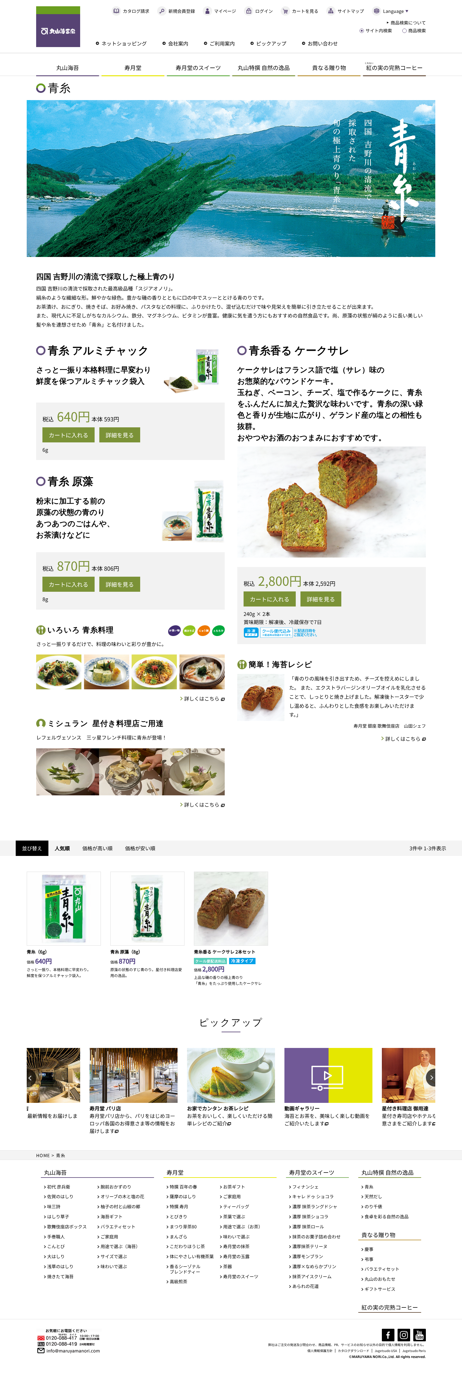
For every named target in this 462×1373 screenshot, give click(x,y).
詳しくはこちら (201, 698)
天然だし (373, 1196)
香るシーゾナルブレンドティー (185, 1269)
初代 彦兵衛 (58, 1186)
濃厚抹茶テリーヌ (309, 1246)
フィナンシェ (305, 1186)
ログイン (264, 11)
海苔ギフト (112, 1216)
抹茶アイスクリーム (312, 1276)
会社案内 (178, 43)
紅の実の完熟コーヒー (389, 1307)
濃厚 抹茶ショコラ (310, 1216)
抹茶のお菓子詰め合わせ (316, 1236)
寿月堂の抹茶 (236, 1246)
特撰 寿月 (179, 1206)
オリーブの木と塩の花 (122, 1196)
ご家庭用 (109, 1236)
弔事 (369, 1259)
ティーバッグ (236, 1206)
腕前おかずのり (116, 1186)
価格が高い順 (97, 848)
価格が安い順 (140, 848)
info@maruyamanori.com (73, 1350)
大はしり (56, 1256)
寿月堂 (132, 67)
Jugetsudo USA (386, 1350)
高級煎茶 (178, 1281)
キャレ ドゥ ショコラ (313, 1196)
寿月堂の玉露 (236, 1256)
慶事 (369, 1249)
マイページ (225, 11)
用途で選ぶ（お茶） (243, 1226)
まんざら (178, 1236)
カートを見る (305, 11)
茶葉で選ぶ (234, 1216)
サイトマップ (351, 11)
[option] (137, 1087)
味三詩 (53, 1206)
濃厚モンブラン (307, 1256)
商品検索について (408, 22)
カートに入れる (68, 435)
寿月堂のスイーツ (198, 67)
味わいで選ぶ (114, 1266)
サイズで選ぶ (114, 1256)
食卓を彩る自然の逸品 (387, 1216)
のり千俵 (373, 1206)
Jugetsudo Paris (414, 1350)
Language (393, 11)
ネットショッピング (124, 43)
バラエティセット (118, 1226)
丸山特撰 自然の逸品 (264, 67)
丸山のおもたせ (380, 1279)
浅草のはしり (60, 1266)
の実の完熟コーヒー (394, 66)
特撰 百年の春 (183, 1186)
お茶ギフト (234, 1186)
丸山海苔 (67, 67)
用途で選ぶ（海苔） (120, 1246)
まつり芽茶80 (183, 1226)
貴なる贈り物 (329, 67)
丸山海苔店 (58, 26)
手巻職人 (56, 1236)
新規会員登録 (181, 11)
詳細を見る (120, 435)
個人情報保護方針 (320, 1350)
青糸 (369, 1186)
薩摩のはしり (183, 1196)
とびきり (178, 1216)
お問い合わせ (323, 43)
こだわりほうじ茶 (187, 1246)
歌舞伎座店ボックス (67, 1226)
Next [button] (430, 1078)
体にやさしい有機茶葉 (192, 1256)
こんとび (56, 1246)
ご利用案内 (222, 43)
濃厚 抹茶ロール (308, 1226)
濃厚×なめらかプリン (314, 1266)
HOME (43, 1155)
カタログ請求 (136, 11)
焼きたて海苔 (60, 1276)
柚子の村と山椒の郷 (120, 1206)
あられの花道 (305, 1286)
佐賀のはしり (60, 1196)
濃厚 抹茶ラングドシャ (314, 1206)
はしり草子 (58, 1216)
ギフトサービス (380, 1289)
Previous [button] (31, 1078)
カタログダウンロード (353, 1350)
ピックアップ (271, 43)
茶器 (227, 1266)
